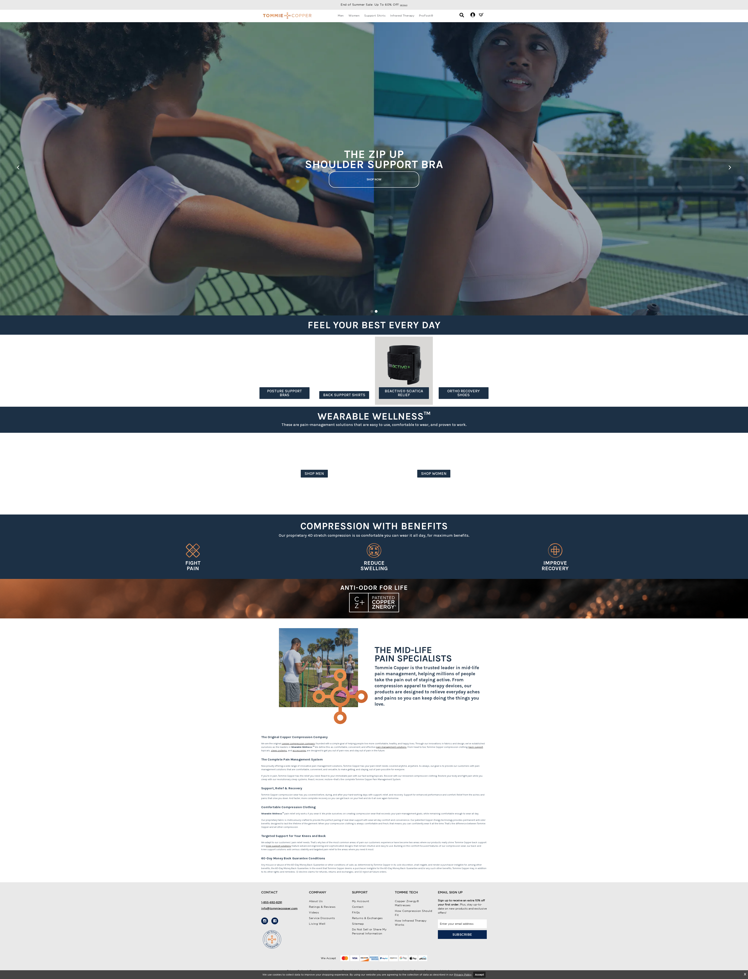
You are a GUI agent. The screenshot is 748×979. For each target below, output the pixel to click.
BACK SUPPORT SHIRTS (344, 395)
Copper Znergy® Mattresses (407, 903)
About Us (316, 901)
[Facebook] (274, 921)
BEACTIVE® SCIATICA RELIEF (404, 393)
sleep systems (279, 750)
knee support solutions (278, 846)
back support (475, 747)
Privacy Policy (463, 974)
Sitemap (358, 923)
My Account (360, 901)
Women (354, 15)
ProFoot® (426, 15)
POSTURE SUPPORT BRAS (284, 393)
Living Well (317, 923)
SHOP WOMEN (433, 473)
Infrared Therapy (402, 15)
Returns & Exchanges (367, 918)
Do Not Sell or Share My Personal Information (369, 931)
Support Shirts (374, 15)
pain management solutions (391, 747)
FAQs (356, 912)
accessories (299, 750)
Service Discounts (322, 918)
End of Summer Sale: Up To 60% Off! (374, 4)
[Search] (462, 16)
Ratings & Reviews (322, 906)
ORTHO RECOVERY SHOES (463, 393)
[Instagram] (264, 921)
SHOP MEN (314, 473)
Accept (479, 974)
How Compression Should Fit (413, 913)
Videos (314, 912)
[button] (472, 14)
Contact (358, 906)
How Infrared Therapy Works (410, 922)
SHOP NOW (374, 180)
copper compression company (298, 743)
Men (341, 15)
